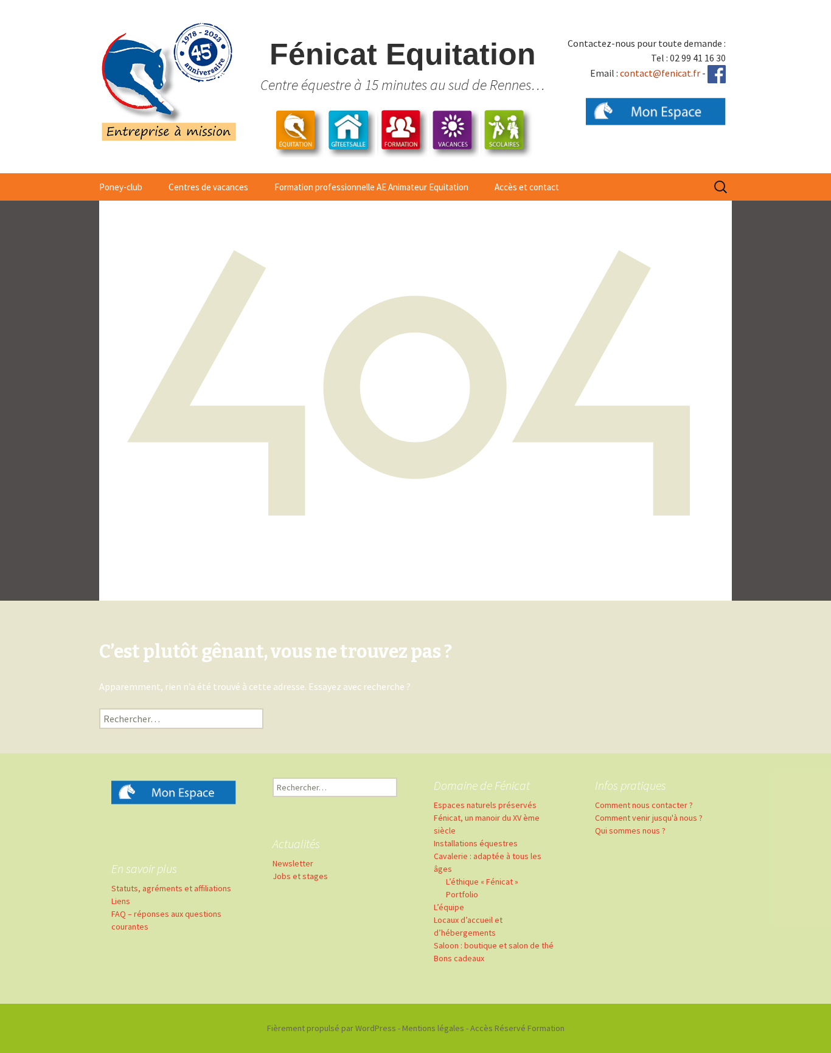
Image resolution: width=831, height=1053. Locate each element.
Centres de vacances (208, 187)
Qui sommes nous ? (630, 830)
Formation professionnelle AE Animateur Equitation (371, 187)
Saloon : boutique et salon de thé (494, 945)
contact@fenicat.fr (660, 73)
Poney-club (120, 187)
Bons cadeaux (459, 958)
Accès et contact (527, 187)
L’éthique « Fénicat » (482, 881)
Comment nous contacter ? (644, 804)
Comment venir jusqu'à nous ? (649, 817)
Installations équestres (476, 843)
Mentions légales (433, 1028)
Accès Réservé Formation (517, 1028)
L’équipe (449, 907)
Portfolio (462, 894)
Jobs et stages (300, 876)
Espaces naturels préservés (485, 804)
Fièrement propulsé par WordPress (331, 1028)
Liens (120, 901)
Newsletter (293, 863)
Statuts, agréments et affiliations (171, 888)
